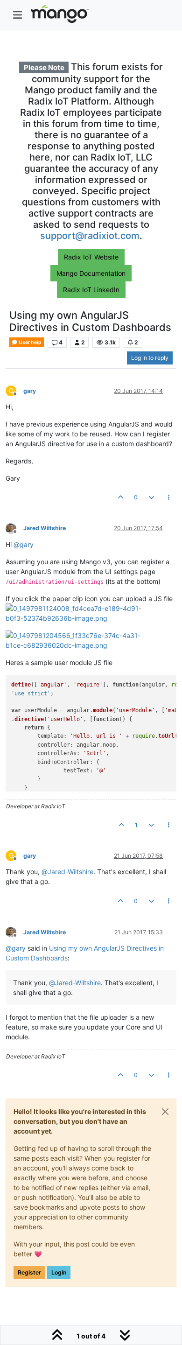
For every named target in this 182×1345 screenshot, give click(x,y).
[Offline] (14, 528)
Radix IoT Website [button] (91, 257)
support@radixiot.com (90, 235)
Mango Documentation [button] (91, 273)
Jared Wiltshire (44, 528)
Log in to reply (149, 357)
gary (29, 390)
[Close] (165, 1111)
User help (30, 342)
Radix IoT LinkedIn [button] (91, 290)
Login (58, 1272)
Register (29, 1272)
